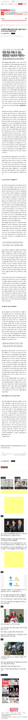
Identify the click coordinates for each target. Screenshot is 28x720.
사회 (4, 25)
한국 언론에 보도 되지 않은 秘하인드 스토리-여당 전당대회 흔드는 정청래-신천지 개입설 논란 (13, 544)
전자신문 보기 (4, 675)
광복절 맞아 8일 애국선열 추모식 (11, 666)
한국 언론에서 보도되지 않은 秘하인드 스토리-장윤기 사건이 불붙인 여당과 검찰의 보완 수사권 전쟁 (14, 548)
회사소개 (2, 712)
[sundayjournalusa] (8, 10)
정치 (2, 516)
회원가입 (24, 4)
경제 (2, 572)
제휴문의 (19, 712)
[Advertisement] (14, 492)
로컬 (2, 639)
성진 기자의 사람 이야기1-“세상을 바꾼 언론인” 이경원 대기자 (21, 488)
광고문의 (7, 712)
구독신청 (23, 712)
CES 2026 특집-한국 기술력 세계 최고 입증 (13, 599)
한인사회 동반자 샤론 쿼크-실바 (10, 624)
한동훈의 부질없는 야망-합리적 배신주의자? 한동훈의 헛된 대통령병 (13, 539)
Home (2, 25)
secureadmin (18, 36)
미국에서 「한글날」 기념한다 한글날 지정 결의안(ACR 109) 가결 (7, 488)
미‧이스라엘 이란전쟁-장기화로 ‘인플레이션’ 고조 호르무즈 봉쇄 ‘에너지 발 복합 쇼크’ (13, 596)
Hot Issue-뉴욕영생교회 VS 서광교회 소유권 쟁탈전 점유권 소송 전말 (14, 635)
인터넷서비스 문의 (13, 712)
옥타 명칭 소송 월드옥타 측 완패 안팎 (12, 632)
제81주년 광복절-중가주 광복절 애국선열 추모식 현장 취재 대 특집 (14, 662)
